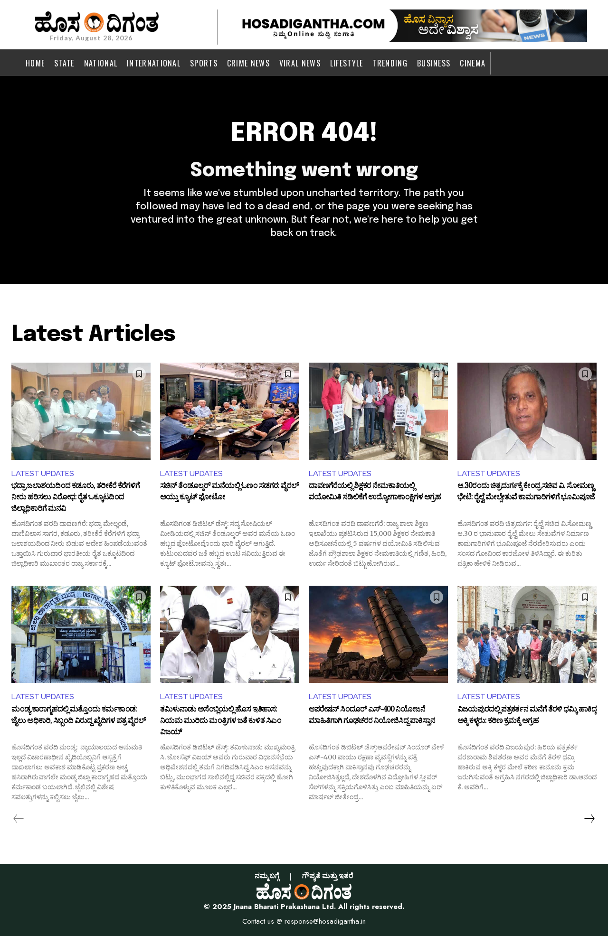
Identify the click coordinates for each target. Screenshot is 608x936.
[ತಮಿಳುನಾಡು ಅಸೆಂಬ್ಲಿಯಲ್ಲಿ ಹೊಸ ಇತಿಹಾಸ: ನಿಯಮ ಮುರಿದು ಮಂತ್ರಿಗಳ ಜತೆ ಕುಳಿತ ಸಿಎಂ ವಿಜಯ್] (229, 634)
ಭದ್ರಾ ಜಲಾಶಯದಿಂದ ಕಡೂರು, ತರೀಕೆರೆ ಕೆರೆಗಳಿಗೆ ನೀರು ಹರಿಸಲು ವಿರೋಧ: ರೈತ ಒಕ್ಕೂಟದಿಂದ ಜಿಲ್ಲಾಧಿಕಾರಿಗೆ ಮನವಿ (75, 497)
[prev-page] (18, 819)
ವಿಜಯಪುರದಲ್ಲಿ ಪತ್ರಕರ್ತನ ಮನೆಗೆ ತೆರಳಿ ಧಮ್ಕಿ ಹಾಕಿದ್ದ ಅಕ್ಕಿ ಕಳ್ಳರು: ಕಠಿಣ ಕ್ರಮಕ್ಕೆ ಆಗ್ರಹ (527, 716)
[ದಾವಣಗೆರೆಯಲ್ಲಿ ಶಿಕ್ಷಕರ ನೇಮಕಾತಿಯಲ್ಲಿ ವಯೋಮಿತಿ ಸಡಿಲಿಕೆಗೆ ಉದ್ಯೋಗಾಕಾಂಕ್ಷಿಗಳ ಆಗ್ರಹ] (378, 411)
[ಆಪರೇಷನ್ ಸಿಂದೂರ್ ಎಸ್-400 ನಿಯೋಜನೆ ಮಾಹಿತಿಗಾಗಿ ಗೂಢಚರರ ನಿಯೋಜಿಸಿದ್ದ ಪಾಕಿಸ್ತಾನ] (378, 634)
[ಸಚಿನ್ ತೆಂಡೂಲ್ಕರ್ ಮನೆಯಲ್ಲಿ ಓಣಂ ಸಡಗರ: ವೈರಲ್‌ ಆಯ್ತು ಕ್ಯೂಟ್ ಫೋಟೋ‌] (229, 411)
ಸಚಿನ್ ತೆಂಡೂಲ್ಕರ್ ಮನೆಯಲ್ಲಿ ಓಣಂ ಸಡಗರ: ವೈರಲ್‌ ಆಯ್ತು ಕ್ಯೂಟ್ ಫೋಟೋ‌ (229, 492)
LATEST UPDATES (42, 473)
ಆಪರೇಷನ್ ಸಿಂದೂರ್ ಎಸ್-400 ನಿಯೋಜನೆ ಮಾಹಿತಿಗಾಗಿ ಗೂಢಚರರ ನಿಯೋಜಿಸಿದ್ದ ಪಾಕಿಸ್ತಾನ (372, 716)
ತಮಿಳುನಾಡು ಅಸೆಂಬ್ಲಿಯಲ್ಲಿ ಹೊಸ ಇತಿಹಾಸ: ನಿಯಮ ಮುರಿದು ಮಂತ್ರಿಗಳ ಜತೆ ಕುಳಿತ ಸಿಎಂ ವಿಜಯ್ (220, 721)
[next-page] (589, 819)
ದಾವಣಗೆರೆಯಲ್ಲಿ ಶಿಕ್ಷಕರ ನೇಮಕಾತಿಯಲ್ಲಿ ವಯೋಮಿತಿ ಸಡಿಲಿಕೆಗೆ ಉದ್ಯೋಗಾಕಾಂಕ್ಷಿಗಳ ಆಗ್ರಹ (375, 492)
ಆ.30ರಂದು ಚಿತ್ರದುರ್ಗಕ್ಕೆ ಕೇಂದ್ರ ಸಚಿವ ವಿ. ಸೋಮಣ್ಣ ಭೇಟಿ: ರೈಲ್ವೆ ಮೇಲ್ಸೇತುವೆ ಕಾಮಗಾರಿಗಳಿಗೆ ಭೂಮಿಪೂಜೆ (526, 492)
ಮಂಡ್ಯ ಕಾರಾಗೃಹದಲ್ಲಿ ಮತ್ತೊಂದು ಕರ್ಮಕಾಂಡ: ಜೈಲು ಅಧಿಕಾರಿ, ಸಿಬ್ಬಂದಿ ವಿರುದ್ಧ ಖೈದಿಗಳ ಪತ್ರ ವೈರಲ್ (78, 716)
